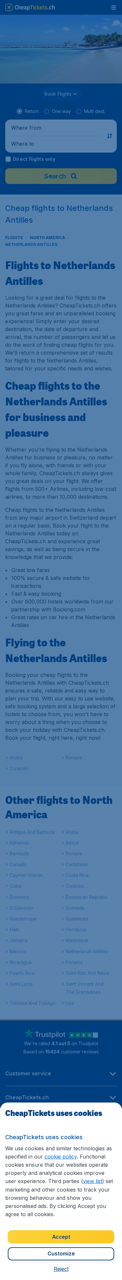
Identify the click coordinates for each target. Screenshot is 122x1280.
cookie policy (61, 1156)
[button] (61, 1269)
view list (92, 1181)
